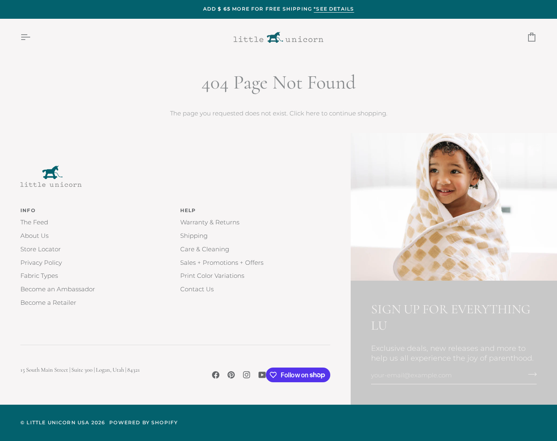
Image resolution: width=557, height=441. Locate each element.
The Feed (34, 222)
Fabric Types (39, 275)
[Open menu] (32, 37)
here (313, 113)
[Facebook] (215, 375)
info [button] (27, 210)
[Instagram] (246, 375)
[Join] (530, 374)
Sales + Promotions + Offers (221, 262)
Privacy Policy (41, 262)
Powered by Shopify (143, 422)
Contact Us (197, 289)
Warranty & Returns (209, 222)
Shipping (194, 235)
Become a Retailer (48, 302)
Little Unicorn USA (58, 422)
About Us (34, 235)
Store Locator (40, 249)
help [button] (188, 210)
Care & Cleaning (204, 249)
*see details (334, 9)
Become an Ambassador (57, 289)
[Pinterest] (231, 375)
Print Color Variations (212, 275)
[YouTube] (262, 375)
